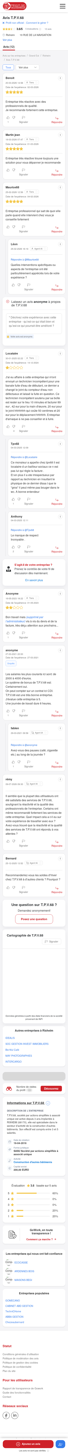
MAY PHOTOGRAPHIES (18, 1055)
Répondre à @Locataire (24, 457)
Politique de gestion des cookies (20, 1362)
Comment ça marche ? (39, 1239)
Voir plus (7, 39)
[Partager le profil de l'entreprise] (61, 1076)
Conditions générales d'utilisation (21, 1354)
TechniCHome (13, 1311)
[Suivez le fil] (60, 1444)
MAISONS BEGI (23, 1280)
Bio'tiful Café (12, 1049)
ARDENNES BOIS (24, 1271)
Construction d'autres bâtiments (33, 1162)
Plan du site (9, 1371)
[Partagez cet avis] (60, 78)
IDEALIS (10, 1038)
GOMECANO (12, 1300)
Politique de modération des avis (21, 1358)
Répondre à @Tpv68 (22, 530)
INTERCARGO (13, 1061)
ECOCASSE (21, 1262)
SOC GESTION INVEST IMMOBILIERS (26, 1044)
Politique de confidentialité (17, 1366)
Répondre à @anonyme (24, 745)
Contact (7, 1396)
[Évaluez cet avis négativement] (13, 120)
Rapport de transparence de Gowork (23, 1388)
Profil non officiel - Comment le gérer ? (27, 22)
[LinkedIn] (14, 1415)
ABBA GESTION (14, 1316)
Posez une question (34, 919)
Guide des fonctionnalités (17, 1392)
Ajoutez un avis (31, 1444)
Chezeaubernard (14, 1322)
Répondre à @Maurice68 (25, 259)
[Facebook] (6, 1415)
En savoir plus (34, 580)
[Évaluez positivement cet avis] (8, 172)
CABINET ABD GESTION (19, 1306)
